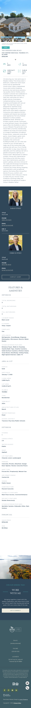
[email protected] (16, 643)
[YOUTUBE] (12, 690)
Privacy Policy (17, 703)
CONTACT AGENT (15, 277)
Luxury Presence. (23, 699)
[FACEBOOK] (4, 690)
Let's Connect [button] (15, 610)
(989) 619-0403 (6, 220)
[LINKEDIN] (16, 690)
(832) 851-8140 (6, 264)
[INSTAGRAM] (8, 690)
